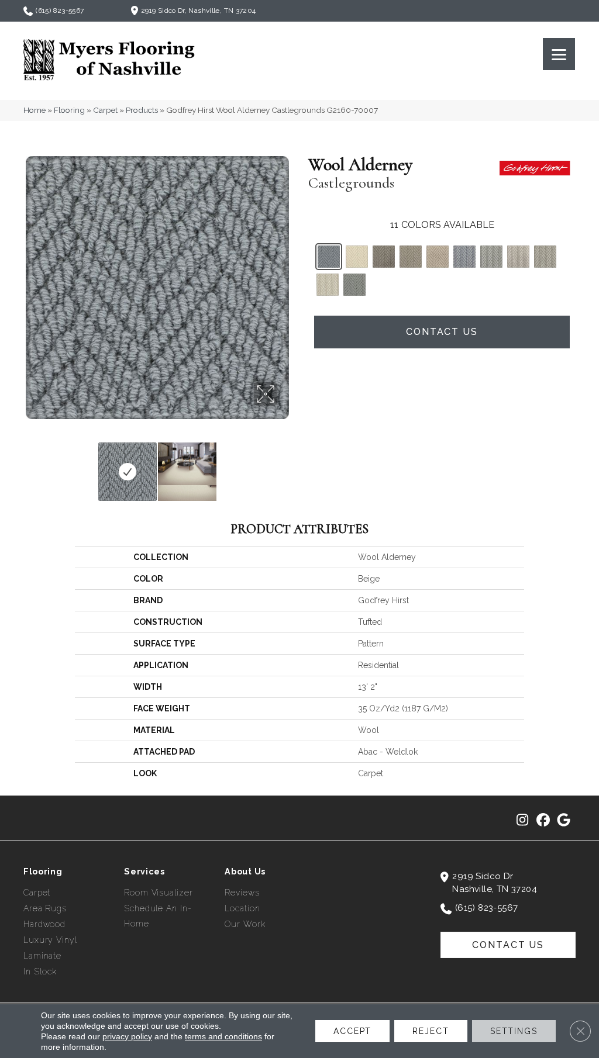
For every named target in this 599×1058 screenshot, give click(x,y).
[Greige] (410, 256)
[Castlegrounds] (328, 256)
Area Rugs (45, 908)
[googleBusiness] (563, 820)
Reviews (242, 892)
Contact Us (442, 331)
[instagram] (522, 820)
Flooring (69, 110)
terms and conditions (223, 1036)
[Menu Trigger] (559, 54)
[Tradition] (383, 256)
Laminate (42, 955)
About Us (245, 871)
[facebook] (543, 820)
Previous (29, 466)
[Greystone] (491, 256)
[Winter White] (327, 284)
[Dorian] (464, 256)
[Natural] (518, 256)
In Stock (40, 971)
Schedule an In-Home (157, 916)
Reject (430, 1031)
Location (242, 908)
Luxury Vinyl (50, 940)
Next (285, 466)
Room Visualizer (158, 892)
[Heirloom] (437, 256)
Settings (514, 1031)
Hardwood (44, 924)
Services (144, 871)
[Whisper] (357, 256)
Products (142, 110)
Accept (352, 1031)
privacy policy (127, 1036)
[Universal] (545, 256)
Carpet (105, 110)
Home (34, 110)
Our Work (245, 924)
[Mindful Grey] (354, 284)
